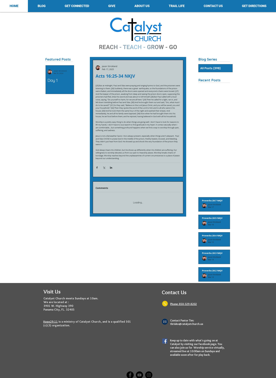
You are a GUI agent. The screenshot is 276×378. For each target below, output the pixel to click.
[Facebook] (130, 373)
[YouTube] (139, 373)
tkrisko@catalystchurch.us (186, 322)
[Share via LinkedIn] (111, 167)
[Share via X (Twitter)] (104, 167)
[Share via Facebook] (97, 167)
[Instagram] (148, 373)
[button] (41, 6)
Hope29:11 (50, 319)
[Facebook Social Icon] (164, 339)
